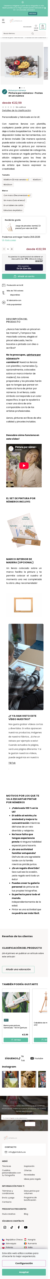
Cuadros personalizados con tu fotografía (11, 1173)
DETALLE (17, 1040)
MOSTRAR (32, 14)
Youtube (39, 1058)
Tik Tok (23, 1058)
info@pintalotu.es (17, 1152)
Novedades (29, 1174)
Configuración (24, 1263)
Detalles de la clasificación (16, 110)
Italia (30, 1247)
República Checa (14, 1239)
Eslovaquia (11, 1243)
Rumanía (32, 1243)
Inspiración (29, 1166)
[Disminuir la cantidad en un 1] (4, 249)
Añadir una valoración (18, 969)
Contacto (7, 1202)
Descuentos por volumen (31, 1192)
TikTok (12, 762)
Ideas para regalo (32, 1179)
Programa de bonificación (30, 1198)
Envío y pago (10, 240)
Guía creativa (8, 1214)
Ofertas (28, 1170)
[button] (19, 87)
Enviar (30, 1124)
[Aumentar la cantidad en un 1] (12, 249)
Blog (26, 1214)
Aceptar (24, 1272)
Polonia (9, 1247)
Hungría (31, 1239)
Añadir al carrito (26, 276)
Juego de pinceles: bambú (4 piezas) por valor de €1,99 (28, 227)
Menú (3, 22)
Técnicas (6, 1166)
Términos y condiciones (8, 1192)
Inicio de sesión (27, 27)
